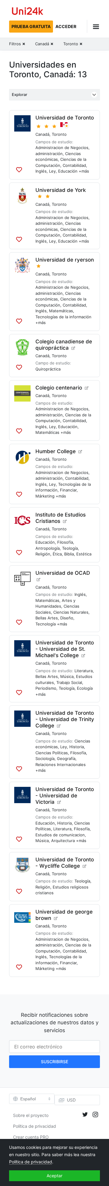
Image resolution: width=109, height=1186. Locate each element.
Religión (42, 554)
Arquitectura (63, 840)
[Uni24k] (27, 12)
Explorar (19, 94)
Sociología (44, 758)
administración (49, 153)
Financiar (68, 490)
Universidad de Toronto (64, 118)
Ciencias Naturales (70, 612)
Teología (70, 548)
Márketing (44, 496)
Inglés (41, 171)
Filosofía (65, 542)
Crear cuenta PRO (31, 1137)
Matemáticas (61, 310)
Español (28, 1098)
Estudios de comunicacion (60, 834)
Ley (52, 171)
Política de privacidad (34, 1126)
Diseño (66, 617)
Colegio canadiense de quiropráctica (63, 345)
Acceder (65, 26)
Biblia (69, 554)
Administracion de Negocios (61, 147)
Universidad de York (60, 190)
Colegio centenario (58, 388)
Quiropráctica (48, 369)
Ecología (85, 688)
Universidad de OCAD (62, 573)
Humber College (55, 451)
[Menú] (93, 26)
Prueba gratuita (31, 26)
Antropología (47, 548)
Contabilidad (74, 165)
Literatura (83, 670)
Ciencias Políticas (51, 752)
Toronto (59, 134)
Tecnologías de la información (63, 316)
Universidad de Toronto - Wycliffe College (64, 863)
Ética (57, 554)
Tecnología (45, 624)
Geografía (66, 758)
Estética (83, 554)
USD (71, 1099)
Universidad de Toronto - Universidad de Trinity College (64, 719)
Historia (76, 746)
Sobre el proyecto (30, 1115)
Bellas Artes (46, 617)
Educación (68, 171)
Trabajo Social (69, 682)
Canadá (42, 134)
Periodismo (45, 688)
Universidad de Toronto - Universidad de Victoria (64, 795)
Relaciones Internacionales (60, 764)
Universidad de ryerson (64, 260)
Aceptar (54, 1175)
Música (67, 676)
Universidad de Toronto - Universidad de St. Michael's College (64, 649)
